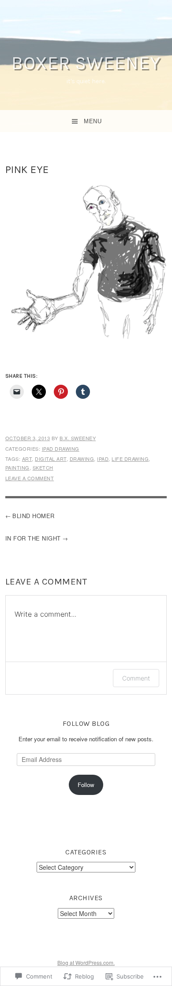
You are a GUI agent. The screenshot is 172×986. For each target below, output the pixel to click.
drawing (82, 458)
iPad (102, 458)
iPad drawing (60, 448)
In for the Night (33, 538)
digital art (51, 458)
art (27, 458)
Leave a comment (29, 478)
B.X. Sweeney (78, 437)
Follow (86, 784)
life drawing (130, 458)
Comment (136, 678)
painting (17, 467)
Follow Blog (86, 723)
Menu (92, 121)
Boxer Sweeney (86, 63)
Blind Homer (33, 515)
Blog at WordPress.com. (86, 962)
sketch (43, 467)
